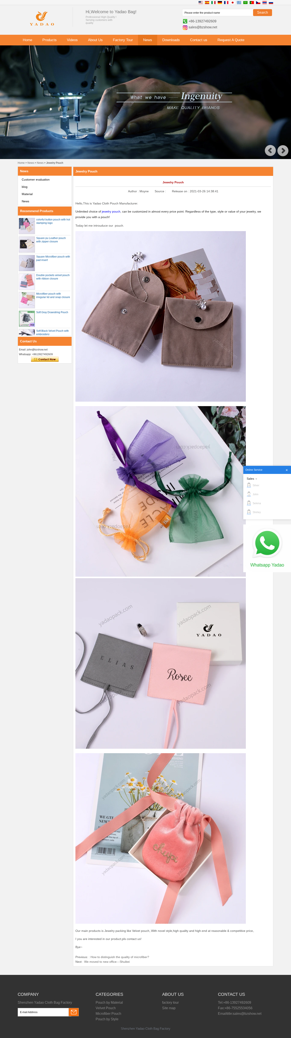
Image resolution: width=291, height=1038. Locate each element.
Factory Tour (123, 40)
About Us (95, 40)
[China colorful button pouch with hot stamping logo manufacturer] (27, 226)
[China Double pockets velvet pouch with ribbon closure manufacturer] (27, 282)
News (147, 40)
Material (27, 194)
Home (27, 40)
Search (262, 12)
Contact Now (45, 359)
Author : (134, 191)
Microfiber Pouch (108, 1013)
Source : (161, 191)
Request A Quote (231, 40)
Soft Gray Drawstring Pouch (52, 312)
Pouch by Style (107, 1019)
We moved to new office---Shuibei (107, 961)
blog (24, 186)
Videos (72, 40)
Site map (169, 1008)
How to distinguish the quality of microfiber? (120, 957)
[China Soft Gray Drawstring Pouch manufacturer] (27, 319)
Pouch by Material (109, 1002)
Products (49, 40)
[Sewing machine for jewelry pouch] (145, 158)
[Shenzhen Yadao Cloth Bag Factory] (42, 26)
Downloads (171, 40)
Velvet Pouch (106, 1008)
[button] (270, 150)
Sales (250, 478)
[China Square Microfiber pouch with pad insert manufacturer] (27, 263)
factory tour (170, 1002)
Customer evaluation (36, 179)
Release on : (181, 191)
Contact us (198, 40)
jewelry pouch (111, 211)
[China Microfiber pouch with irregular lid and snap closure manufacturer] (27, 300)
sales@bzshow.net (203, 27)
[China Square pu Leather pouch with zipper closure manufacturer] (27, 244)
